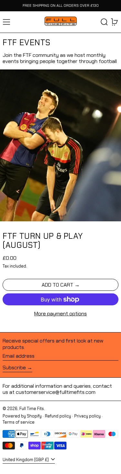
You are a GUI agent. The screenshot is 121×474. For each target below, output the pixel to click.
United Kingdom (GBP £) (26, 459)
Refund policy (58, 416)
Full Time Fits (31, 408)
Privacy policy (87, 416)
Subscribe (14, 367)
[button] (104, 22)
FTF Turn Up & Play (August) (43, 240)
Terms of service (19, 422)
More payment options (60, 314)
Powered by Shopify (22, 416)
